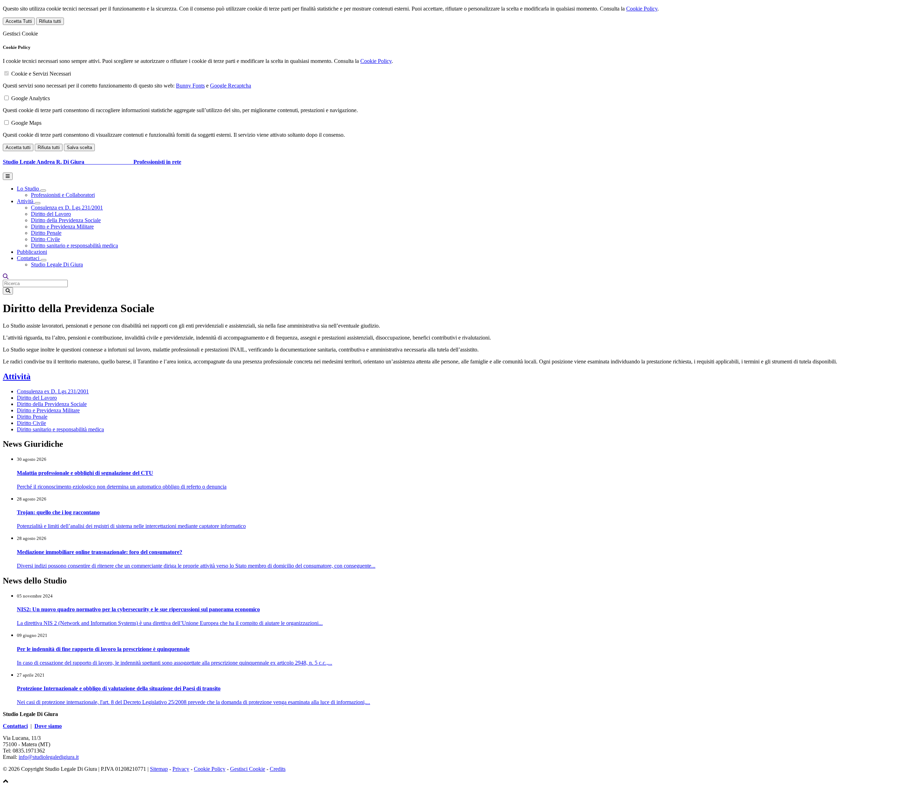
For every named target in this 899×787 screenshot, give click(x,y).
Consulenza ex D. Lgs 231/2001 (67, 208)
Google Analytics (30, 98)
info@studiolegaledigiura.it (49, 757)
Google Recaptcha (230, 86)
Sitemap (159, 769)
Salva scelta (79, 147)
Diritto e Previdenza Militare (62, 227)
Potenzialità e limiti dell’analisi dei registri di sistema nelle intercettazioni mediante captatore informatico (131, 526)
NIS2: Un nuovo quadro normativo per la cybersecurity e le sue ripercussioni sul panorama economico (138, 609)
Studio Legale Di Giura (57, 264)
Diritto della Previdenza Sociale (66, 220)
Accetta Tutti (19, 21)
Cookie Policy (641, 9)
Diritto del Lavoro (51, 214)
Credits (278, 769)
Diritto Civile (45, 239)
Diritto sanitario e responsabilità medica (74, 246)
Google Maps (26, 123)
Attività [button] (26, 201)
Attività (17, 376)
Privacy (180, 769)
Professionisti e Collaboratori (63, 195)
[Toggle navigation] (8, 176)
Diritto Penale (46, 233)
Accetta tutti (18, 147)
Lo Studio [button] (28, 189)
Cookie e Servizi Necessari (41, 74)
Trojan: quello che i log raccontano (58, 512)
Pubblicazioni (32, 252)
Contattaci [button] (29, 258)
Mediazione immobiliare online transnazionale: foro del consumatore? (99, 552)
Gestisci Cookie (247, 769)
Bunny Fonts (190, 86)
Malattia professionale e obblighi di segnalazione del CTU (85, 473)
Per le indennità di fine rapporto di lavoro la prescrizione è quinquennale (103, 649)
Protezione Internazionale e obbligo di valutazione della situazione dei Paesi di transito (119, 688)
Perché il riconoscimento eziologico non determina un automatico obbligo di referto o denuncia (122, 487)
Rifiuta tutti (50, 21)
